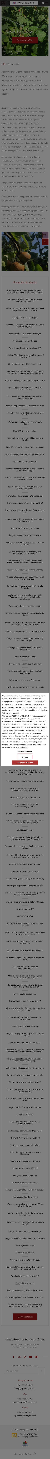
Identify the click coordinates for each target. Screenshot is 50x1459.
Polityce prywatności (10, 713)
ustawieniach (23, 747)
